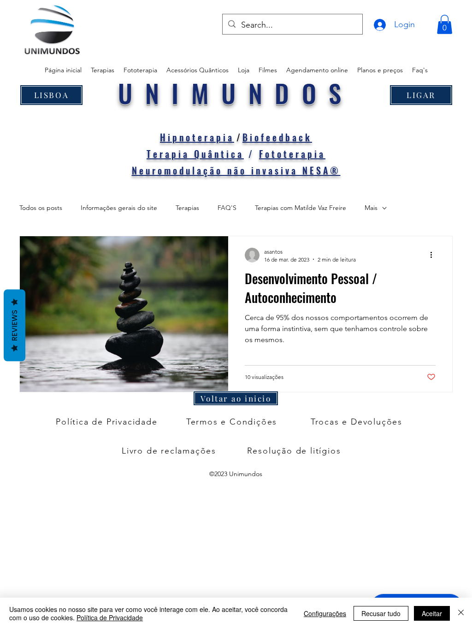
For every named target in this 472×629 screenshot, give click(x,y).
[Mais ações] (434, 255)
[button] (445, 24)
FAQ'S (227, 208)
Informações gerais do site (119, 208)
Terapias (187, 208)
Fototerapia (292, 154)
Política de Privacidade (110, 617)
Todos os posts (40, 208)
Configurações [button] (325, 613)
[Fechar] (460, 613)
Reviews (14, 325)
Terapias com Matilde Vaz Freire (300, 208)
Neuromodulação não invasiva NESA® (236, 170)
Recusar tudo (381, 613)
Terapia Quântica (195, 154)
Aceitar (432, 613)
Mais (371, 208)
